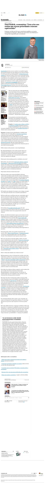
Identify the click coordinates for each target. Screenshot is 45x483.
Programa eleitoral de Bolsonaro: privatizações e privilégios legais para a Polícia (39, 112)
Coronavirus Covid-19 (11, 397)
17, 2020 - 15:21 (9, 65)
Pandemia (16, 397)
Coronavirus (20, 397)
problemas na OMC (14, 125)
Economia (5, 20)
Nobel (11, 104)
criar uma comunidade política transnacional (15, 259)
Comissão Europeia (23, 233)
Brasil (5, 397)
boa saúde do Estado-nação (14, 208)
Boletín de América (4, 453)
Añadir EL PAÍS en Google (26, 67)
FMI (14, 181)
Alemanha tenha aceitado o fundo (11, 248)
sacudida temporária (22, 128)
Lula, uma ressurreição (39, 105)
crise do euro (13, 280)
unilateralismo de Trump (14, 97)
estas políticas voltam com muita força (15, 223)
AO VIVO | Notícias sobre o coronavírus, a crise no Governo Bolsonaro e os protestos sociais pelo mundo (4, 99)
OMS (7, 397)
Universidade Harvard (6, 85)
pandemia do (12, 82)
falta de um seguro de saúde (15, 163)
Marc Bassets (13, 387)
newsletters (3, 451)
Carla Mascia (13, 393)
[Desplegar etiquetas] (28, 397)
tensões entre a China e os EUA (21, 124)
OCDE (9, 181)
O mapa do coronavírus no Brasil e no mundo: (12, 363)
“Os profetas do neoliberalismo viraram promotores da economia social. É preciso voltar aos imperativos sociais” (20, 391)
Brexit (3, 259)
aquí (23, 401)
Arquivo (17, 451)
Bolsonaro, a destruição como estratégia (38, 103)
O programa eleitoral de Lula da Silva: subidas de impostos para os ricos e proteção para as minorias (39, 108)
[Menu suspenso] (1, 15)
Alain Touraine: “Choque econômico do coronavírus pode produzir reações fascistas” (19, 385)
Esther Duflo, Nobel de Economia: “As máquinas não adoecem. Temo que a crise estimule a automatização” (3, 110)
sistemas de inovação (5, 142)
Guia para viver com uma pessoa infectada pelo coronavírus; (15, 372)
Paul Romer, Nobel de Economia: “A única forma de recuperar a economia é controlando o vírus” (3, 122)
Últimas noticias (37, 101)
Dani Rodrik (3, 71)
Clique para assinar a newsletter (9, 374)
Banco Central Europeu (13, 233)
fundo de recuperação (24, 240)
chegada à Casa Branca (22, 134)
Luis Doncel (7, 64)
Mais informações (7, 401)
